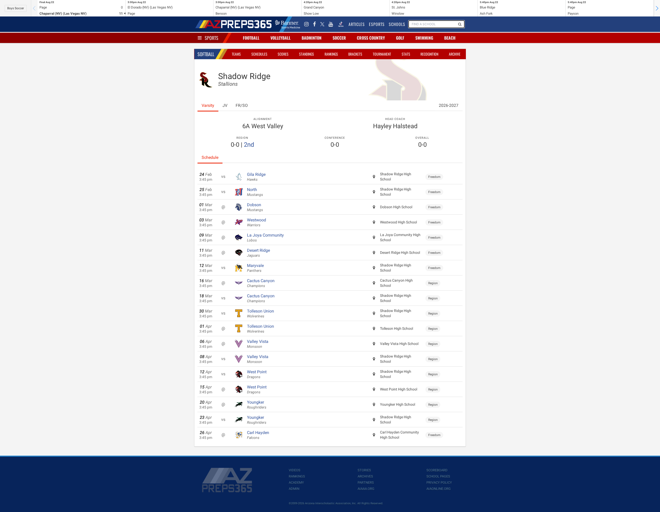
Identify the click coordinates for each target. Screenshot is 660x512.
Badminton (311, 38)
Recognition (429, 54)
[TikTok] (340, 24)
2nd (249, 144)
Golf (400, 38)
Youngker (256, 405)
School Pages (438, 476)
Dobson (255, 207)
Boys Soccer (15, 8)
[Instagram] (306, 24)
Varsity (208, 105)
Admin (294, 489)
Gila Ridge (256, 177)
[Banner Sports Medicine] (287, 24)
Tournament (382, 54)
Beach (450, 38)
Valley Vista (257, 344)
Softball (205, 54)
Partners (366, 482)
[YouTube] (330, 24)
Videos (294, 470)
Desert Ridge (258, 253)
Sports (211, 37)
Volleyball (280, 38)
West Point (257, 374)
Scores (283, 54)
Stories (364, 470)
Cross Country (371, 38)
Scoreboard (437, 470)
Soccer (339, 38)
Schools (397, 24)
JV (224, 105)
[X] (322, 24)
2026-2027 (448, 105)
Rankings (331, 54)
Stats (406, 54)
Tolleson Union (260, 313)
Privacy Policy (439, 482)
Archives (365, 476)
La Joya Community (265, 237)
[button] (657, 8)
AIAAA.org (366, 489)
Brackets (355, 54)
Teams (236, 54)
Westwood (256, 222)
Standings (306, 54)
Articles (357, 24)
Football (251, 38)
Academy (296, 482)
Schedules (259, 54)
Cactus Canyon (261, 283)
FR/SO (242, 105)
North (255, 192)
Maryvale (255, 268)
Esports (377, 24)
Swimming (424, 38)
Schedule (210, 157)
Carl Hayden (258, 435)
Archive (454, 54)
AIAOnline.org (438, 489)
